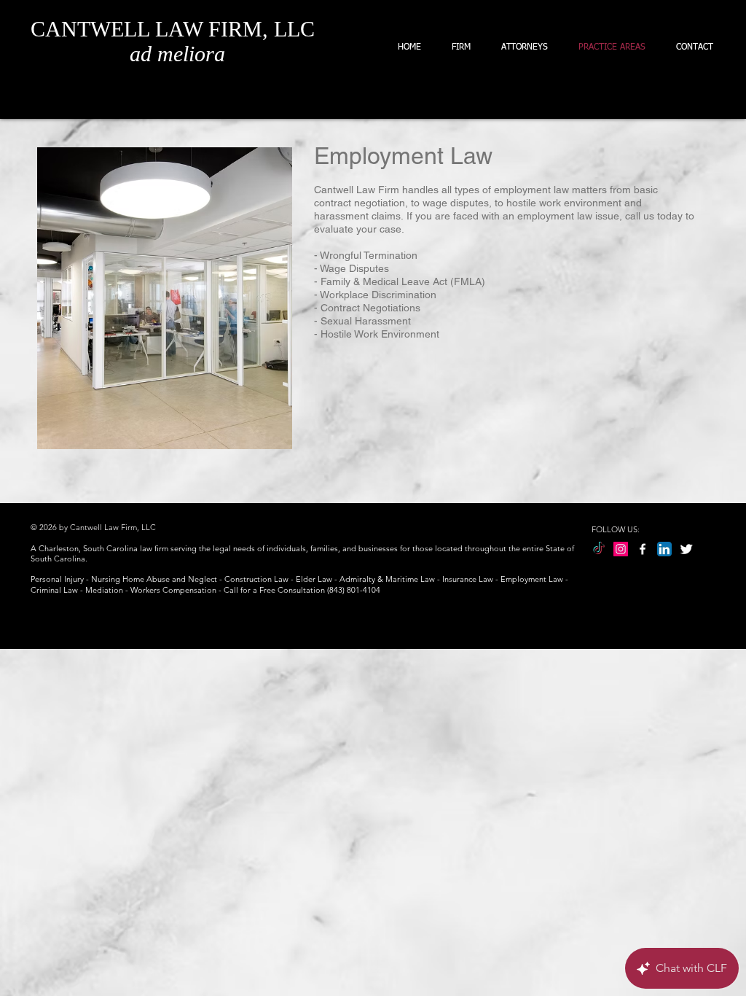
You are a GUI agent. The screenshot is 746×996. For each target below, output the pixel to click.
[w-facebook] (642, 549)
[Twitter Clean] (686, 549)
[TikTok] (599, 549)
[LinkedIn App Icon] (664, 549)
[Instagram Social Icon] (620, 549)
